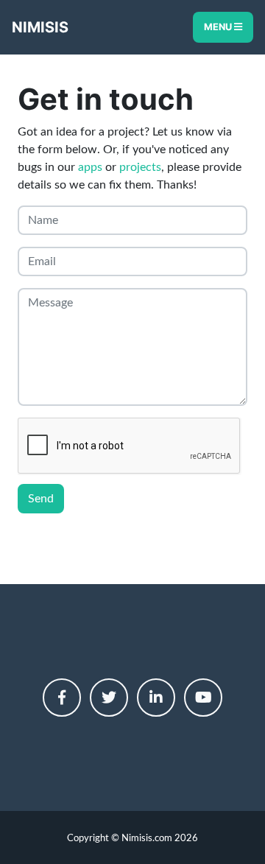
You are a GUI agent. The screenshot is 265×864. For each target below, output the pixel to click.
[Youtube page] (203, 697)
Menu (219, 26)
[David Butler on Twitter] (109, 697)
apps (90, 167)
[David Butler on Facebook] (62, 697)
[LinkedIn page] (156, 697)
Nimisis (40, 27)
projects (140, 167)
